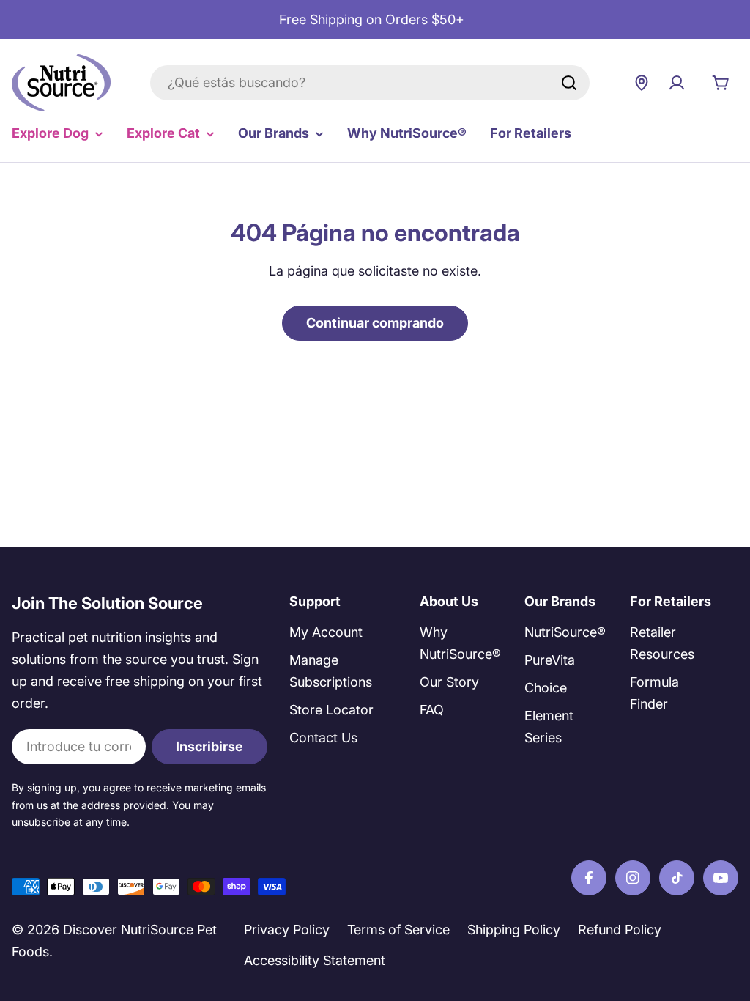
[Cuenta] (677, 83)
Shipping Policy (513, 929)
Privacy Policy (287, 929)
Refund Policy (619, 929)
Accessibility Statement (314, 960)
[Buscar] (569, 83)
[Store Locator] (641, 83)
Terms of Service (398, 929)
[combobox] (370, 82)
